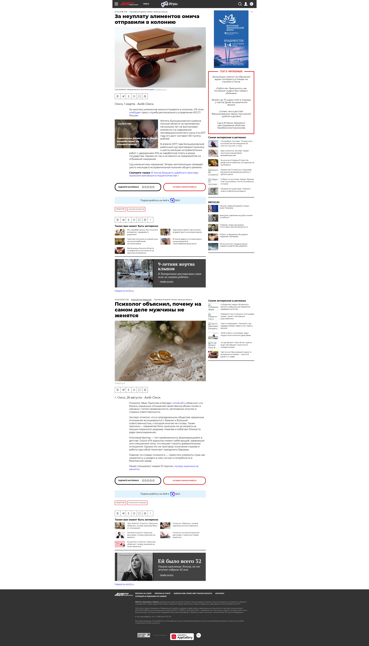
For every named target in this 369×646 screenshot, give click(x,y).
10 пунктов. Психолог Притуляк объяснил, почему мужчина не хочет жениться (141, 544)
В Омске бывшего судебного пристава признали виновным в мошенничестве (163, 174)
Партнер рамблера (160, 635)
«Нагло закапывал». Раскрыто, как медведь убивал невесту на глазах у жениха (237, 325)
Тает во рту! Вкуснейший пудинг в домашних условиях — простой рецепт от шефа (236, 354)
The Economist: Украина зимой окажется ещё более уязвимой (233, 245)
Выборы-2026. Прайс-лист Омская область (193, 593)
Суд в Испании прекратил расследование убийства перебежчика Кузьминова (231, 125)
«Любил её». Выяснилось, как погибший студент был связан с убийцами (231, 91)
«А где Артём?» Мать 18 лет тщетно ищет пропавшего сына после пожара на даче (236, 344)
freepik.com (120, 383)
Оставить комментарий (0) (184, 187)
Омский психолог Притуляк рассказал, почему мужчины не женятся (141, 535)
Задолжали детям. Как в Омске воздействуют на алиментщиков (187, 231)
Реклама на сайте (143, 593)
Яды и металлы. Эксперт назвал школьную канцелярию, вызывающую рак (235, 153)
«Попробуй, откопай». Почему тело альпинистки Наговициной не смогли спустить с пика (236, 143)
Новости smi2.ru (124, 291)
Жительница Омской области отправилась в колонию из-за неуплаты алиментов (140, 250)
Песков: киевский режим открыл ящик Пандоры (234, 207)
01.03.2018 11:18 (121, 12)
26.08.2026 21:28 (122, 299)
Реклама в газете (163, 593)
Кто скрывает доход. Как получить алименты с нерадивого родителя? (142, 232)
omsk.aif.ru (179, 403)
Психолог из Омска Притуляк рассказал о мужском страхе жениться (186, 535)
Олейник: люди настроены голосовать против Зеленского (234, 226)
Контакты (219, 593)
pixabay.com (160, 89)
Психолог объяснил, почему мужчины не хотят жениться (185, 524)
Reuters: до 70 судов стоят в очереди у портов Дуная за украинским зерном (231, 102)
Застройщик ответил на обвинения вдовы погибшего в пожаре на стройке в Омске (231, 79)
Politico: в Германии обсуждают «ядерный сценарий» (234, 235)
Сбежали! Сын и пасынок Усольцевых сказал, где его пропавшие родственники (237, 316)
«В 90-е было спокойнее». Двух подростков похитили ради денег (236, 334)
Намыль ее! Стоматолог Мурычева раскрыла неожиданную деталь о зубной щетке (236, 172)
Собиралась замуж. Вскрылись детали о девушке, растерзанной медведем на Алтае (235, 306)
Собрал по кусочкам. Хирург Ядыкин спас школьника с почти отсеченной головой (237, 181)
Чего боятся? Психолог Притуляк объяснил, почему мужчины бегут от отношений (142, 525)
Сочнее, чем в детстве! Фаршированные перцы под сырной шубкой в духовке (231, 114)
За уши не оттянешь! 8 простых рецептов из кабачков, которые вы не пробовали (237, 162)
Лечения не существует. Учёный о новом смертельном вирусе (236, 190)
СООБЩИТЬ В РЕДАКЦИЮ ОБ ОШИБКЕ (151, 596)
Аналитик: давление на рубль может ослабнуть (236, 216)
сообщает (135, 112)
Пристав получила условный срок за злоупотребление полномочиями (142, 241)
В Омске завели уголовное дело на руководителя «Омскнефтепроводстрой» (187, 241)
